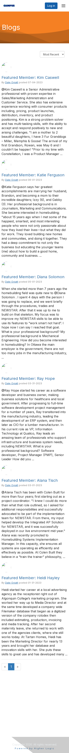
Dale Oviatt (11, 82)
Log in (51, 5)
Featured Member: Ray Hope (28, 378)
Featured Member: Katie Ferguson (33, 175)
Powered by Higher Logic (34, 748)
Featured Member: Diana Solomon (33, 277)
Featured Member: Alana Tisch (30, 480)
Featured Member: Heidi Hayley (31, 578)
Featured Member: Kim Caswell (30, 77)
